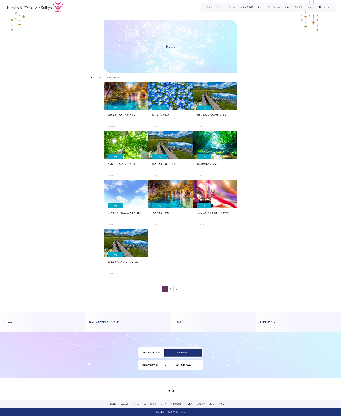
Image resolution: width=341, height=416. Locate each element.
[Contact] (172, 390)
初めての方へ (274, 7)
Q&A (287, 7)
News (310, 7)
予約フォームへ (183, 352)
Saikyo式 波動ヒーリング (251, 7)
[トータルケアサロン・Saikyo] (35, 7)
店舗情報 (299, 7)
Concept (220, 7)
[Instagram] (168, 390)
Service (232, 7)
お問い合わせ (323, 7)
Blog (115, 108)
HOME (209, 7)
